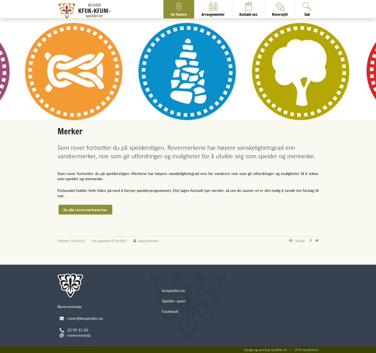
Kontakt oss (248, 14)
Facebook (170, 311)
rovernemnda (79, 335)
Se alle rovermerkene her (85, 209)
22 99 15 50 (77, 330)
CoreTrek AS (279, 350)
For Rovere (179, 14)
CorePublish (311, 350)
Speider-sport (174, 301)
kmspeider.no (173, 290)
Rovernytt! (280, 14)
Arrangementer (213, 14)
